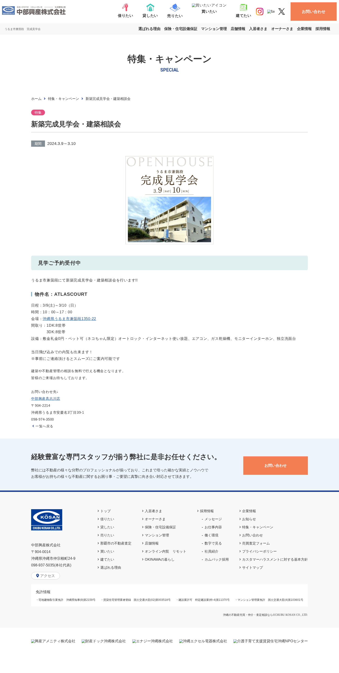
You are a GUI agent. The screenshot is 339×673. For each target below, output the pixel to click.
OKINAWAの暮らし (160, 559)
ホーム (36, 99)
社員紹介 (211, 551)
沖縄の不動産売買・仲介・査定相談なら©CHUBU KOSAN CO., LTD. (265, 614)
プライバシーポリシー (259, 551)
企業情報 (304, 29)
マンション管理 (214, 29)
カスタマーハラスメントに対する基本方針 (275, 559)
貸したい (107, 527)
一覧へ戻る (44, 426)
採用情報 (322, 29)
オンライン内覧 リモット (165, 551)
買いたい (107, 551)
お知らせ (249, 519)
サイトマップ (252, 567)
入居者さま (258, 29)
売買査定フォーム (256, 543)
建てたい (107, 559)
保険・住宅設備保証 (180, 29)
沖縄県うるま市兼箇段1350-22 (69, 319)
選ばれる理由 (149, 29)
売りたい (107, 535)
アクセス (47, 576)
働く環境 (211, 535)
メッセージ (213, 519)
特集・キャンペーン (63, 99)
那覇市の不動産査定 (115, 543)
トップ (105, 511)
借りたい (107, 519)
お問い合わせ (313, 11)
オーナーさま (282, 29)
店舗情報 (238, 29)
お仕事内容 (213, 527)
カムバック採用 (217, 559)
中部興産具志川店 (45, 399)
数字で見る (213, 543)
